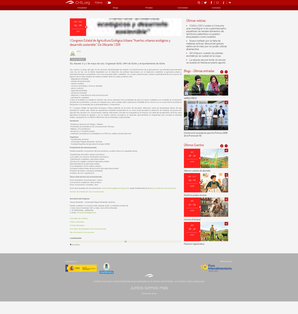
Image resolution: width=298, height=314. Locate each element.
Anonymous (193, 93)
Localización (75, 238)
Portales (149, 8)
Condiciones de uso (149, 293)
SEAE (79, 51)
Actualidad (82, 8)
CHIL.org (82, 2)
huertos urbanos (78, 59)
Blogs (115, 8)
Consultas (216, 8)
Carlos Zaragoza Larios (198, 128)
